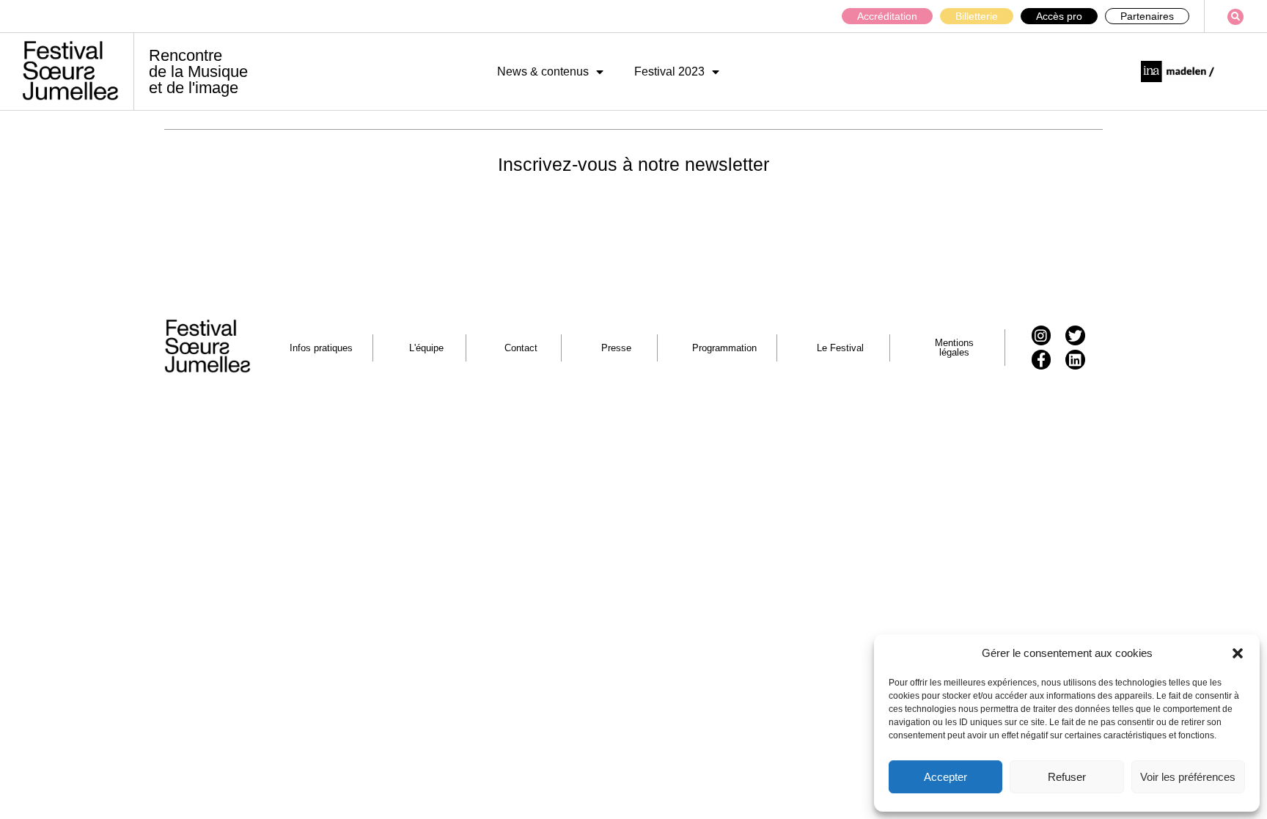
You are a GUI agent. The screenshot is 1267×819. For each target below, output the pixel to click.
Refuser (1067, 777)
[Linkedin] (1075, 360)
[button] (1237, 653)
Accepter (945, 777)
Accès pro (1059, 16)
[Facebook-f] (1041, 360)
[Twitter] (1075, 335)
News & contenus (543, 71)
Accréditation (887, 16)
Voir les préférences (1187, 777)
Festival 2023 (669, 71)
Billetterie (976, 16)
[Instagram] (1041, 335)
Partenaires (1147, 16)
